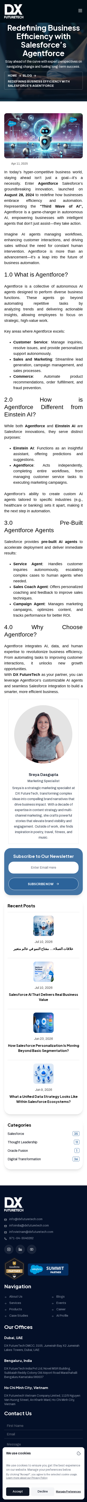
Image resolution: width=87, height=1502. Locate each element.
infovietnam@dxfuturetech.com (31, 1231)
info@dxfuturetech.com (25, 1219)
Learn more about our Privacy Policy (27, 1477)
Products (15, 1309)
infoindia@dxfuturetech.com (29, 1225)
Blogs (60, 1296)
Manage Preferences (68, 1491)
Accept (18, 1491)
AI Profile (62, 1315)
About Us (15, 1296)
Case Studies (18, 1315)
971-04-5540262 (21, 1238)
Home (12, 75)
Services (15, 1303)
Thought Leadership (22, 1142)
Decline (43, 1491)
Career (60, 1309)
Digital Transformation (24, 1159)
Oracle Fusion (18, 1150)
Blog (27, 75)
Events (61, 1303)
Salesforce (16, 1133)
